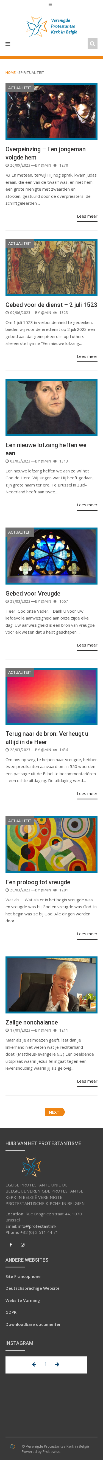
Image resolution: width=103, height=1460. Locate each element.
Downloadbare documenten (33, 1324)
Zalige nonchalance (31, 1022)
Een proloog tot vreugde (37, 882)
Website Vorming (22, 1300)
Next (54, 1112)
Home (10, 72)
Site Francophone (23, 1276)
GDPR (10, 1312)
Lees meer (87, 216)
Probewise (51, 1451)
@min (46, 165)
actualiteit (19, 88)
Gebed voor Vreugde (32, 593)
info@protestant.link (37, 1226)
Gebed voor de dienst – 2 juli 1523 (51, 304)
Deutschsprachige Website (32, 1288)
